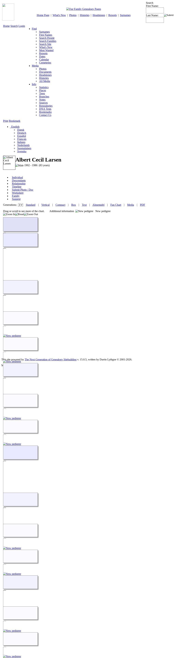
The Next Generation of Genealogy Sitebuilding (51, 359)
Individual (17, 177)
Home (6, 25)
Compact (60, 204)
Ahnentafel (98, 204)
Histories (84, 15)
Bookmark (14, 120)
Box (73, 204)
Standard (30, 204)
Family (15, 195)
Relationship (18, 183)
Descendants (19, 180)
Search (14, 25)
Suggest (16, 199)
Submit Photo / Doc (22, 189)
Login (21, 25)
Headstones (99, 15)
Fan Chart (115, 204)
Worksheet (17, 192)
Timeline (16, 186)
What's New (59, 15)
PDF (142, 204)
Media (35, 65)
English (15, 126)
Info (34, 84)
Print (5, 120)
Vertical (45, 204)
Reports (112, 15)
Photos (73, 15)
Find (34, 28)
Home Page (43, 15)
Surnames (125, 15)
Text (84, 204)
